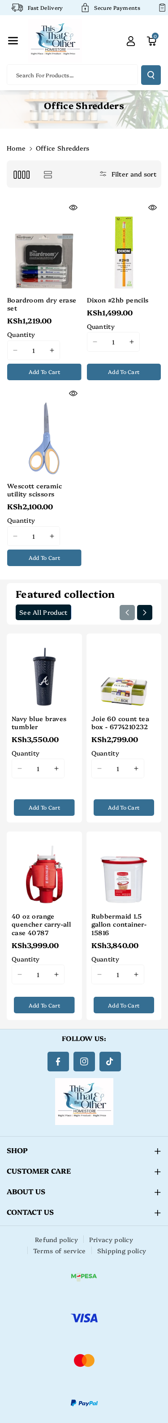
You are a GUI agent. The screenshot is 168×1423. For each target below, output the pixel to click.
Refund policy (56, 1239)
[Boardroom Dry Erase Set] (44, 245)
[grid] (21, 174)
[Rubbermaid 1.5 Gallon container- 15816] (124, 869)
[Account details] (131, 40)
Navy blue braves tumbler (39, 722)
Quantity (21, 334)
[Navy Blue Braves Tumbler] (44, 671)
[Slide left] (127, 612)
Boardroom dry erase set (42, 304)
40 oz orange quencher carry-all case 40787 (41, 924)
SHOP (17, 1150)
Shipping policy (121, 1250)
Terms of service (59, 1250)
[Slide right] (144, 612)
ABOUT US (26, 1191)
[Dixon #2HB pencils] (124, 245)
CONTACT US (30, 1212)
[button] (13, 40)
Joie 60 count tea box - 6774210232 (120, 722)
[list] (48, 174)
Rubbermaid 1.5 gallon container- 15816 (119, 924)
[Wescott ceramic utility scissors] (44, 431)
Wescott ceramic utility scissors (34, 490)
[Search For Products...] (151, 75)
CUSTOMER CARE (39, 1170)
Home (16, 147)
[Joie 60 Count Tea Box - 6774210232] (124, 671)
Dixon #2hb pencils (118, 300)
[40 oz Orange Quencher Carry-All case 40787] (44, 869)
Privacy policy (111, 1239)
